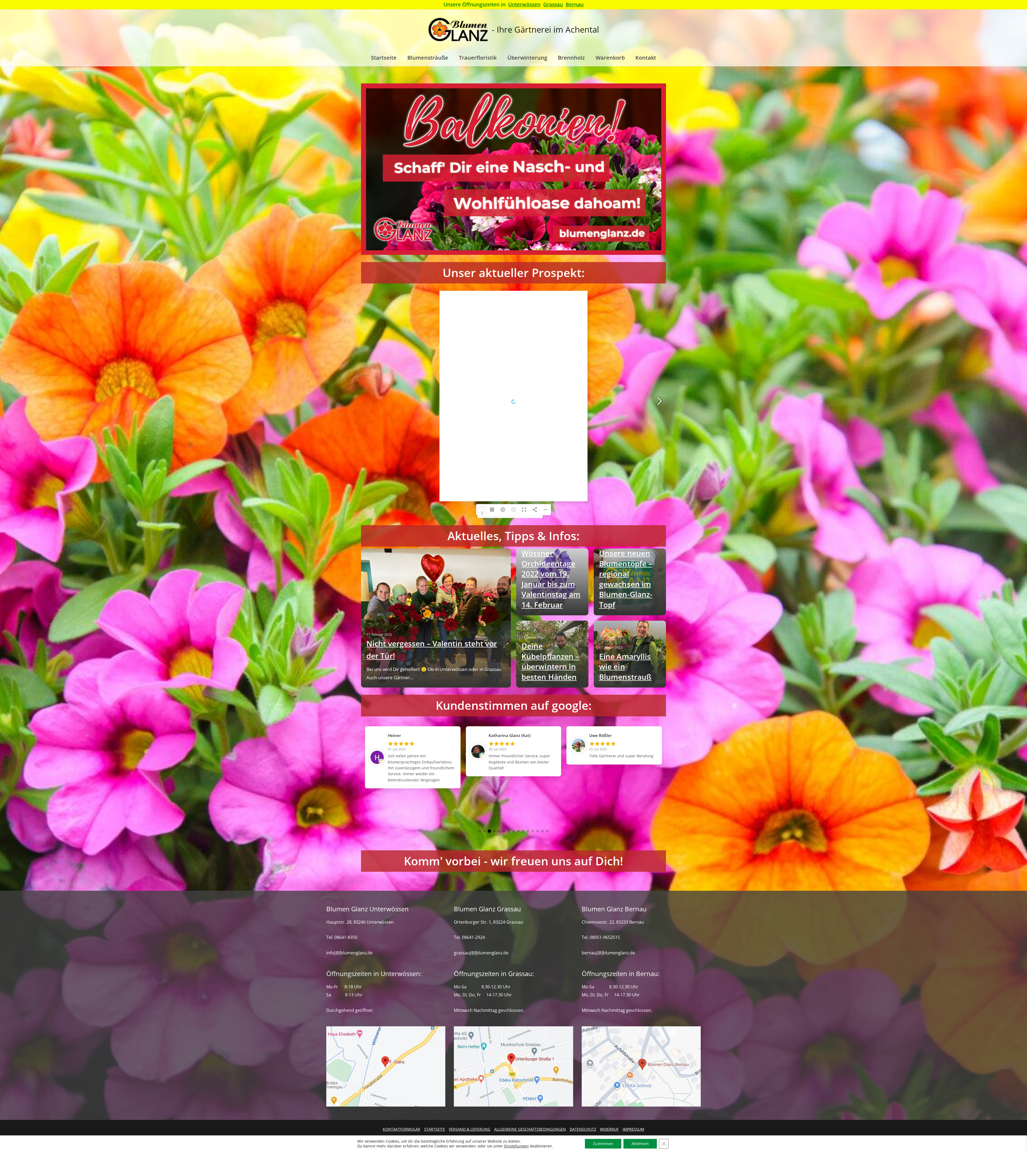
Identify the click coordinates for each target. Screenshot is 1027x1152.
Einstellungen (516, 1146)
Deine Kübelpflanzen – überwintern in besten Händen (550, 661)
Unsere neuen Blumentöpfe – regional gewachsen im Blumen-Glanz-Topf (625, 579)
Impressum (633, 1129)
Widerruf (609, 1129)
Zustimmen (603, 1143)
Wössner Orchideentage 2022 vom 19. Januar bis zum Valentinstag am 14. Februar (551, 579)
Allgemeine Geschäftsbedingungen (530, 1129)
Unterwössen (524, 4)
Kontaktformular (401, 1129)
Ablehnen (640, 1143)
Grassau (553, 4)
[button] (479, 831)
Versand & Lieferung (469, 1129)
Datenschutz (583, 1129)
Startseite (434, 1129)
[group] (413, 745)
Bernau (575, 4)
